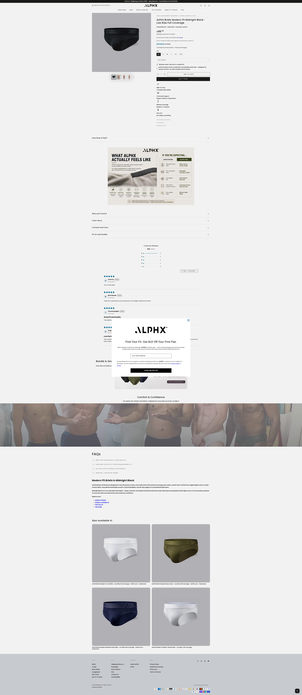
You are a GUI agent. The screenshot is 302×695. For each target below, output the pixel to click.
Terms (119, 366)
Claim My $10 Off (151, 370)
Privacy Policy (175, 364)
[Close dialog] (188, 320)
